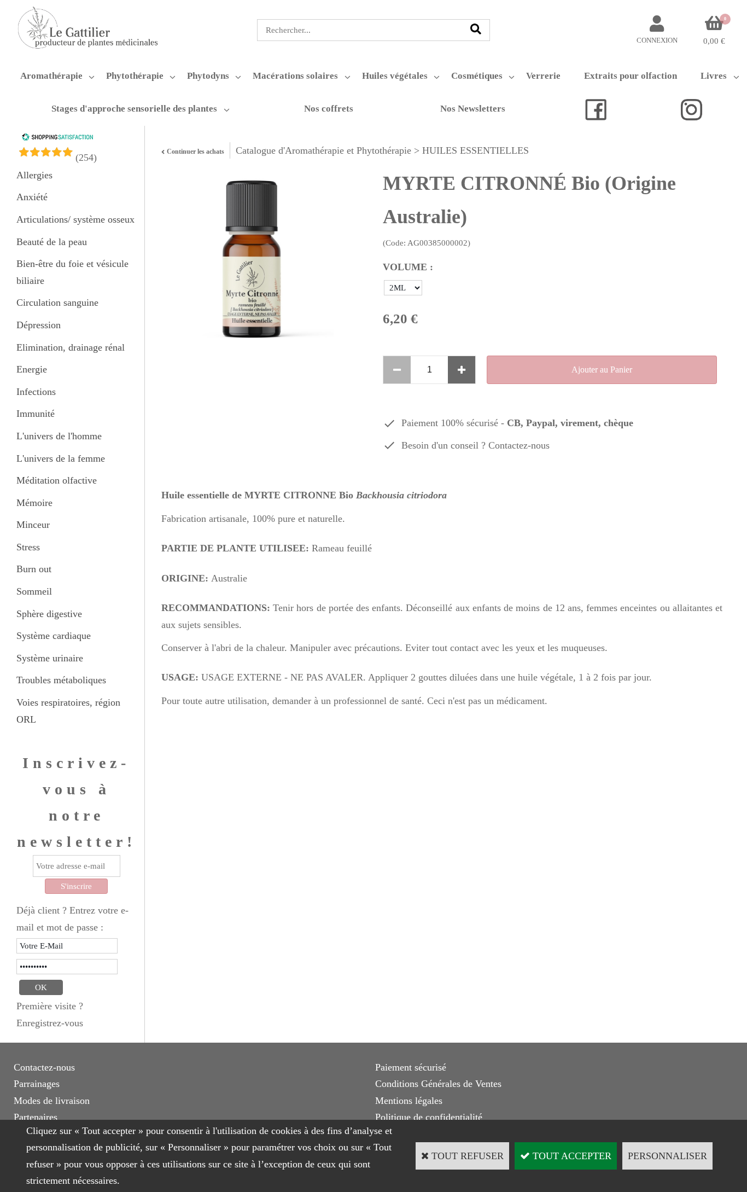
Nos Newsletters (472, 108)
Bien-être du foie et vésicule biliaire (72, 272)
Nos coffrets (328, 108)
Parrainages (37, 1083)
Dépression (38, 324)
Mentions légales (408, 1100)
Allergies (34, 175)
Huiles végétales (395, 76)
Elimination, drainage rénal (70, 347)
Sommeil (34, 591)
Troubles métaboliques (61, 680)
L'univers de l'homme (59, 436)
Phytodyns (208, 76)
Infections (36, 391)
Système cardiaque (53, 635)
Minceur (33, 524)
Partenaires (35, 1117)
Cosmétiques (477, 76)
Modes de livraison (52, 1100)
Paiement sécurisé (410, 1067)
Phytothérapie (135, 76)
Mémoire (34, 502)
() (86, 157)
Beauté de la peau (51, 241)
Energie (31, 369)
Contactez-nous (519, 445)
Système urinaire (49, 658)
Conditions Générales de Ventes (438, 1083)
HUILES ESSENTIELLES (475, 150)
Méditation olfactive (56, 480)
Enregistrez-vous (49, 1022)
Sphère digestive (49, 613)
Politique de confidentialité (428, 1117)
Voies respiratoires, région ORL (68, 711)
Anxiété (32, 196)
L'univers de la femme (60, 458)
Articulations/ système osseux (75, 219)
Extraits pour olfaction (630, 76)
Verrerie (543, 76)
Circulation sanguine (57, 302)
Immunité (35, 413)
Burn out (33, 568)
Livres (714, 76)
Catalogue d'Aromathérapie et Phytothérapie (323, 150)
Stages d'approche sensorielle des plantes (134, 108)
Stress (28, 547)
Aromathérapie (51, 76)
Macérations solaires (295, 76)
